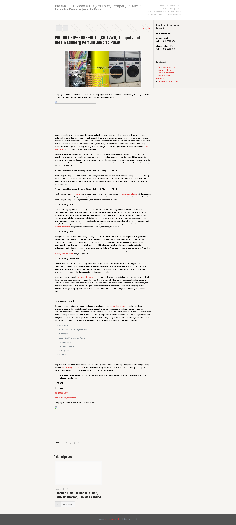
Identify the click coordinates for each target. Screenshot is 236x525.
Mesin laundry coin (165, 70)
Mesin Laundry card (166, 72)
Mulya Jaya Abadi (112, 519)
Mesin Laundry (169, 8)
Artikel (172, 5)
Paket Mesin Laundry (166, 67)
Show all (146, 28)
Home (162, 5)
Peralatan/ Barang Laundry (168, 81)
